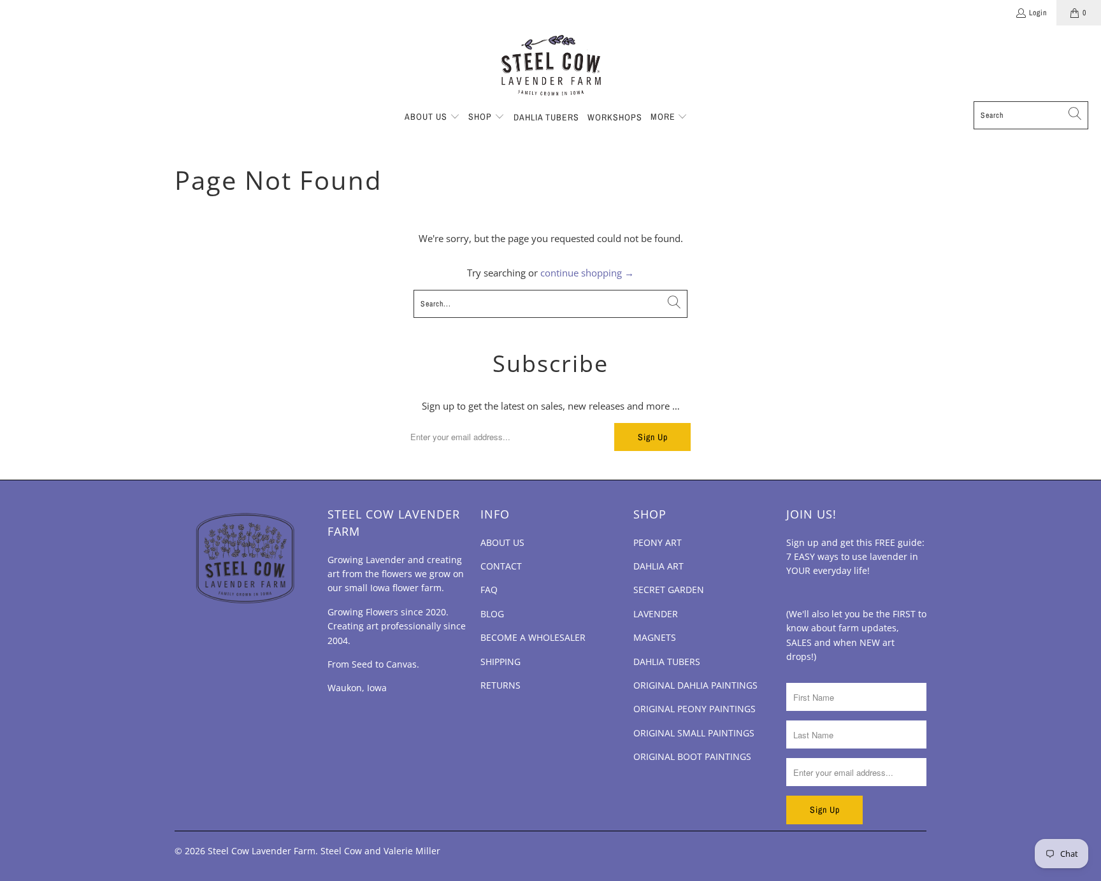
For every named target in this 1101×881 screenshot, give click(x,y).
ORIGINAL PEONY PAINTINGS (694, 709)
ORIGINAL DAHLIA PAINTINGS (695, 685)
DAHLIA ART (658, 566)
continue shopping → (587, 272)
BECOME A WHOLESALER (533, 637)
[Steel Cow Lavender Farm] (551, 66)
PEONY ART (657, 542)
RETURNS (500, 685)
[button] (432, 117)
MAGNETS (654, 637)
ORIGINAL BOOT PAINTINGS (692, 756)
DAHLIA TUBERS (666, 661)
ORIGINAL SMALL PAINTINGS (693, 733)
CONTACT (501, 566)
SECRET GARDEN (668, 590)
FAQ (489, 590)
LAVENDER (655, 614)
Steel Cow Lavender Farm (261, 851)
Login (1038, 13)
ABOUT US (502, 542)
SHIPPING (500, 661)
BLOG (492, 614)
